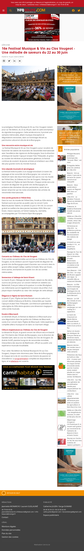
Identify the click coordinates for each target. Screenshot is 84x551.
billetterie (14, 361)
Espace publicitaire (51, 515)
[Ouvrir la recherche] (10, 10)
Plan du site (6, 533)
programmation (21, 358)
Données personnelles (11, 530)
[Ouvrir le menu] (3, 10)
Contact (5, 517)
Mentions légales (9, 526)
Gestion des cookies (10, 537)
